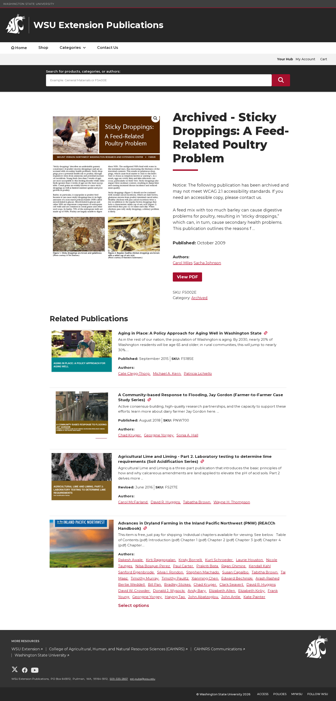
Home (21, 48)
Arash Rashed (267, 578)
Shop (43, 47)
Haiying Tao (175, 597)
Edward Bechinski (237, 578)
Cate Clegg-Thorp (134, 373)
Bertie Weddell (132, 584)
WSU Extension (25, 649)
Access (262, 694)
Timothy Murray (145, 578)
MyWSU (296, 694)
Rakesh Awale (131, 560)
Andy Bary (197, 590)
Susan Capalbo (235, 572)
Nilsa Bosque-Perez (153, 566)
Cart (323, 59)
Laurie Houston (250, 560)
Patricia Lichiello (198, 373)
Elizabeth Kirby (251, 590)
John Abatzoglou (203, 597)
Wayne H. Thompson (231, 502)
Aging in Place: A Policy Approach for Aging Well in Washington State (189, 333)
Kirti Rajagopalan (161, 560)
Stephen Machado (203, 572)
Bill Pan (155, 584)
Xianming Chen (205, 578)
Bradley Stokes (177, 584)
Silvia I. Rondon (170, 572)
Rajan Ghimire (233, 566)
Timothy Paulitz (175, 578)
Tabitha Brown (265, 572)
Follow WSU (317, 694)
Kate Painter (254, 597)
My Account (305, 59)
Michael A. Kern (167, 373)
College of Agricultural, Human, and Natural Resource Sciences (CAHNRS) (117, 649)
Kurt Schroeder (219, 560)
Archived (199, 298)
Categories (70, 47)
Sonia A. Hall (187, 435)
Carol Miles (182, 263)
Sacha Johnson (207, 263)
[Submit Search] (281, 80)
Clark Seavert (231, 584)
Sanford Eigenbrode (136, 572)
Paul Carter (183, 566)
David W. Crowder (134, 590)
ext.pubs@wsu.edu (142, 678)
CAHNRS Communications (218, 649)
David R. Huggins (166, 502)
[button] (155, 118)
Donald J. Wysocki (169, 590)
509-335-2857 (119, 678)
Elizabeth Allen (222, 590)
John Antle (231, 597)
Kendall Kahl (260, 566)
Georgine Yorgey (159, 435)
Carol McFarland (133, 502)
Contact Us (107, 47)
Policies (279, 694)
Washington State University (28, 3)
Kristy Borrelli (191, 560)
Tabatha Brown (197, 502)
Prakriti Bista (207, 566)
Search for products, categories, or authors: (83, 71)
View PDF (187, 276)
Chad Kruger (130, 435)
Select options (133, 605)
